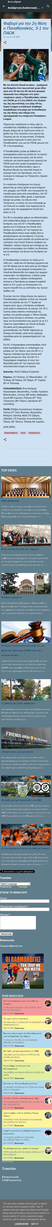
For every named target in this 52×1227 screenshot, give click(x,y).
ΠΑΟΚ (23, 433)
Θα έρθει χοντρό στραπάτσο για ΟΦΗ (21, 800)
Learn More (21, 1224)
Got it (34, 1224)
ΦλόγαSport (14, 1)
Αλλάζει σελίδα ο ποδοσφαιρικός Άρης (21, 1098)
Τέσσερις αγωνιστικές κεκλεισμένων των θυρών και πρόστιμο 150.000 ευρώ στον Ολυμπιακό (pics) (23, 650)
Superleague (34, 433)
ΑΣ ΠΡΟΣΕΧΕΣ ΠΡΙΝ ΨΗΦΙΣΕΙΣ (18, 703)
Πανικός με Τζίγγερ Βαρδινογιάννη (20, 1083)
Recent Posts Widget (7, 1162)
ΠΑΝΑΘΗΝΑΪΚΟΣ (11, 433)
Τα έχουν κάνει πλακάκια (15, 1018)
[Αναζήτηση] (48, 6)
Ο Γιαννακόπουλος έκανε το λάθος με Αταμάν (25, 848)
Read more (19, 1013)
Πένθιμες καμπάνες (11, 597)
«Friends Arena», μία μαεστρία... (18, 751)
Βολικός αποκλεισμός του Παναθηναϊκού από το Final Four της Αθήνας (22, 1035)
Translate (22, 886)
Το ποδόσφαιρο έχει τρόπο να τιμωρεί (21, 1148)
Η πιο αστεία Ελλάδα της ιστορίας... (20, 549)
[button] (5, 43)
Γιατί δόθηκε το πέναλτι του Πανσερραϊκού (16, 1067)
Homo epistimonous (10, 500)
